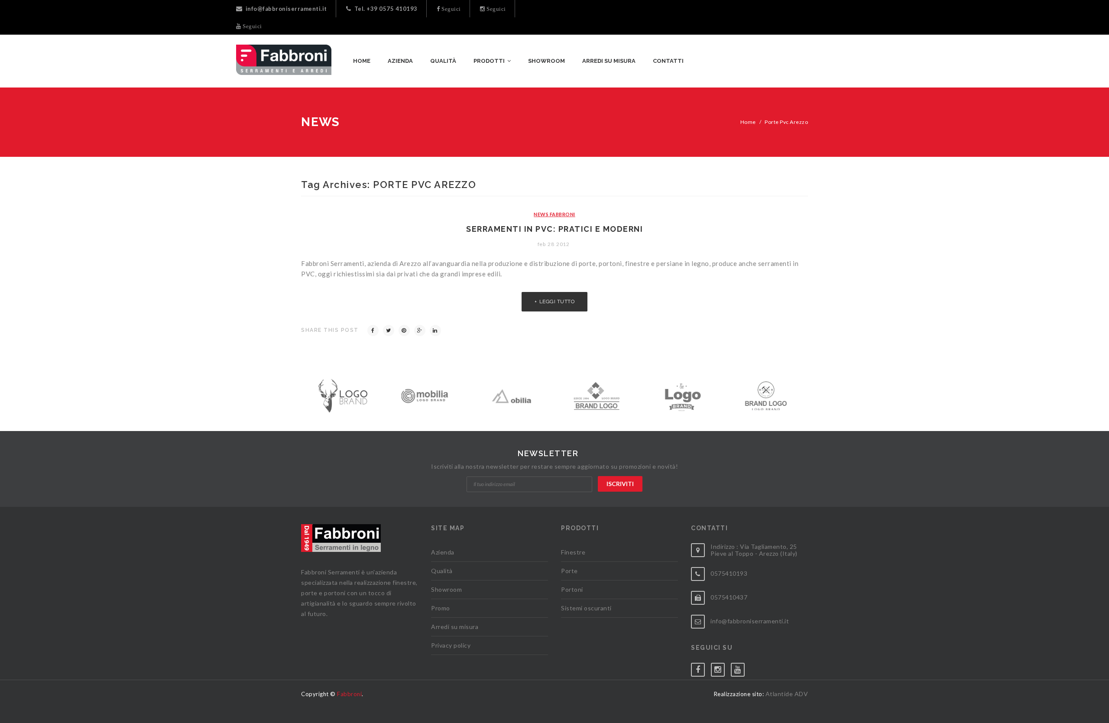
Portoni (572, 589)
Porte (569, 570)
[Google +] (419, 330)
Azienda (442, 552)
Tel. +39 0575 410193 (386, 8)
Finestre (573, 552)
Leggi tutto (557, 301)
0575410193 (728, 573)
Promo (440, 608)
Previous (302, 393)
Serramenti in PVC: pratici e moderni (554, 228)
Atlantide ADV (786, 693)
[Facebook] (373, 330)
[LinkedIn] (435, 330)
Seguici (450, 9)
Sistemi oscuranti (586, 608)
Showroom (446, 589)
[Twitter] (388, 330)
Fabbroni (349, 694)
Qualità (442, 570)
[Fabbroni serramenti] (283, 60)
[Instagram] (721, 668)
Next (806, 393)
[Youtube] (741, 668)
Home (748, 122)
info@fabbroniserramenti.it (286, 8)
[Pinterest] (404, 330)
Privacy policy (450, 645)
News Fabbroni (554, 214)
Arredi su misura (454, 626)
